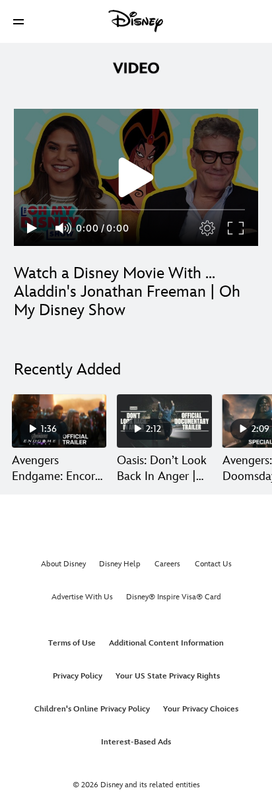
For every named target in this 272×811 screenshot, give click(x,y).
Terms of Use (72, 643)
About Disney (63, 564)
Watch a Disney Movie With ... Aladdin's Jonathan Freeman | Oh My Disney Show (127, 292)
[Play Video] (136, 177)
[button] (18, 21)
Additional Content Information (166, 643)
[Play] (32, 228)
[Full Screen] (236, 228)
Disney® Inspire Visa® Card (173, 597)
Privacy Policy (77, 676)
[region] (136, 177)
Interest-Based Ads (136, 742)
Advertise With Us (82, 597)
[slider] (136, 210)
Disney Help (120, 564)
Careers (167, 564)
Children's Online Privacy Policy (92, 709)
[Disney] (136, 21)
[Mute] (64, 228)
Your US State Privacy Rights (168, 676)
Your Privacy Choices (200, 709)
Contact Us (213, 564)
